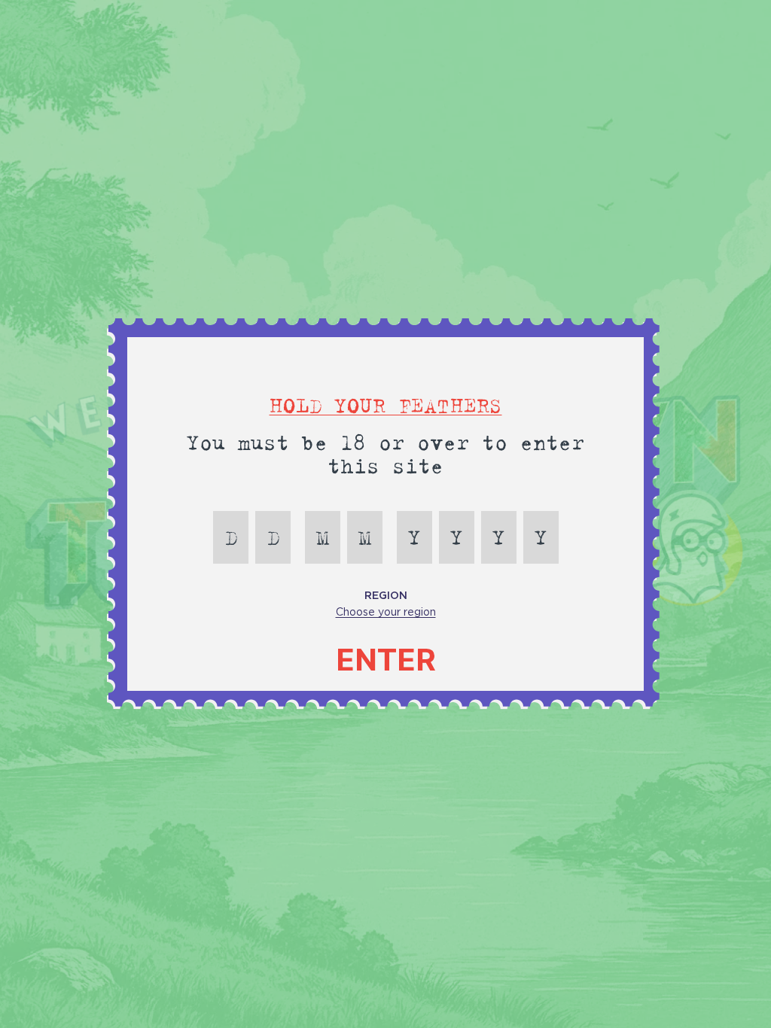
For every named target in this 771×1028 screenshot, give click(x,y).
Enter (386, 660)
